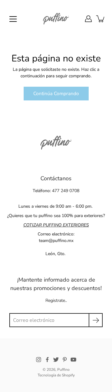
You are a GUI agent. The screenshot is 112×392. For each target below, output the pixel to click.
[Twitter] (56, 359)
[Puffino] (56, 18)
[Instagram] (38, 359)
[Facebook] (47, 359)
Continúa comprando (56, 93)
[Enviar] (96, 320)
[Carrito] (101, 19)
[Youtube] (73, 359)
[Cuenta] (88, 19)
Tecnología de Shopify (56, 375)
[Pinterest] (65, 359)
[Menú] (13, 19)
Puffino (63, 369)
